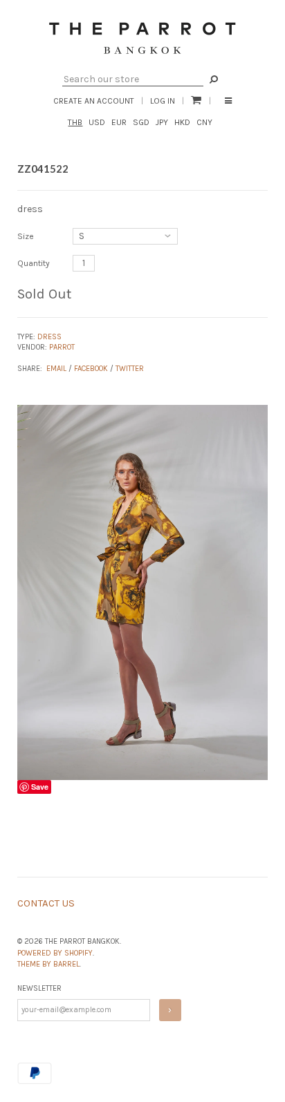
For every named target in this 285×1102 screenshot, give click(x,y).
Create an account (93, 101)
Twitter (130, 368)
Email (56, 368)
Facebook (91, 368)
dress (49, 336)
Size (25, 236)
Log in (162, 101)
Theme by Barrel (48, 964)
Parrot (62, 347)
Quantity (33, 263)
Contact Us (46, 903)
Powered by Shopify (55, 953)
